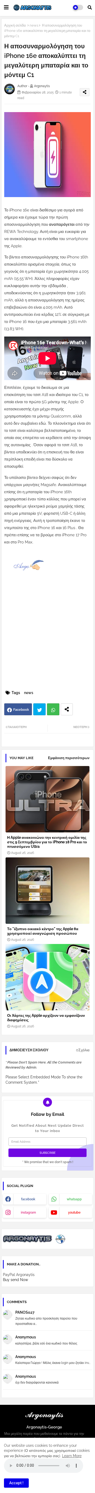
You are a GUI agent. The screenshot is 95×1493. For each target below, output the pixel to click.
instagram (28, 1212)
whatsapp (74, 1199)
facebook (28, 1199)
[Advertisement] (47, 638)
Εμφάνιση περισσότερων (68, 758)
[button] (89, 7)
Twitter (39, 709)
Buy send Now (15, 1280)
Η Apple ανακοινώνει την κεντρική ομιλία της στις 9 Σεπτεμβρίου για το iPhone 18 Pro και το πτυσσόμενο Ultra (47, 842)
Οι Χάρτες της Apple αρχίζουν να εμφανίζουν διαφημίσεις (46, 1017)
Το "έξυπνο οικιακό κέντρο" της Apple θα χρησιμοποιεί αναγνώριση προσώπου (42, 931)
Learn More (72, 1456)
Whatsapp (53, 709)
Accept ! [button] (16, 1483)
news (34, 25)
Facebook (21, 710)
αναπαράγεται (62, 224)
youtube (74, 1212)
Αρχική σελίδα (15, 25)
